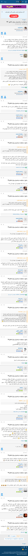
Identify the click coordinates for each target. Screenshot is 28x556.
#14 (1, 373)
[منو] (26, 1)
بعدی (13, 536)
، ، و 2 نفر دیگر (16, 50)
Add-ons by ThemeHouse (21, 554)
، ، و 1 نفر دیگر (16, 294)
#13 (1, 354)
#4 (1, 121)
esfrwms (24, 24)
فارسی (22, 547)
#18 (1, 470)
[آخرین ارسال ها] (1, 1)
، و (20, 167)
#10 (1, 276)
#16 (1, 422)
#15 (1, 394)
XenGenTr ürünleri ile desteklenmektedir (19, 553)
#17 (1, 452)
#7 (1, 193)
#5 (1, 140)
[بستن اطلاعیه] (2, 12)
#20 (1, 520)
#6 (1, 178)
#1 (1, 37)
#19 (1, 498)
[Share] (3, 37)
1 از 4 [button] (18, 536)
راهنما (26, 549)
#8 (1, 224)
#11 (1, 305)
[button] (26, 547)
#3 (1, 101)
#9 (1, 251)
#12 (1, 337)
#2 (1, 62)
